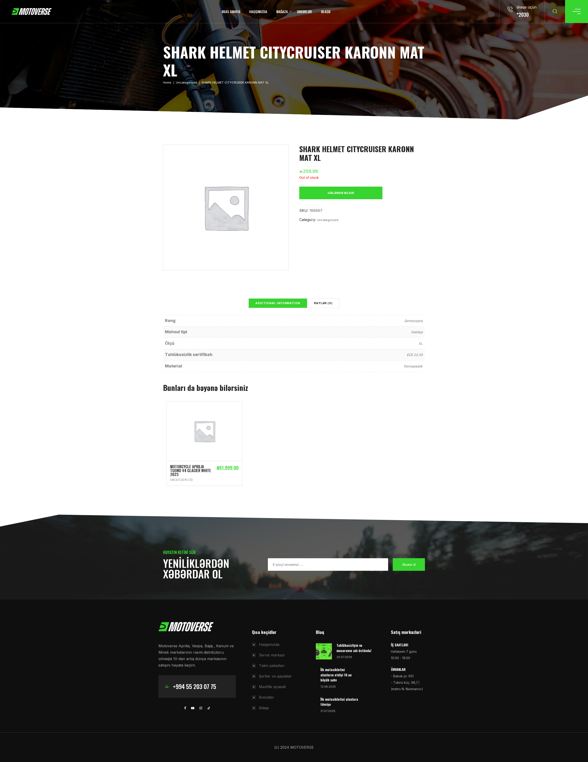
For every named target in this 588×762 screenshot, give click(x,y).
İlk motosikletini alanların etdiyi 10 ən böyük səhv (336, 674)
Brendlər (266, 697)
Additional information (277, 303)
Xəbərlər (304, 11)
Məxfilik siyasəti (272, 686)
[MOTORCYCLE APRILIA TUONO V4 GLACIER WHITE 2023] (204, 431)
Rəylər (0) (323, 303)
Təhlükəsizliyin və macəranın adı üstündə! (353, 648)
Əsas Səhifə (231, 11)
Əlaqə (325, 11)
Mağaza (282, 11)
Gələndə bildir (341, 193)
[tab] (278, 303)
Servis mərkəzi (272, 655)
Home (167, 82)
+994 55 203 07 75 (194, 686)
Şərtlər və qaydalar (275, 676)
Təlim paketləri (271, 665)
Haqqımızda (258, 11)
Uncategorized (186, 82)
